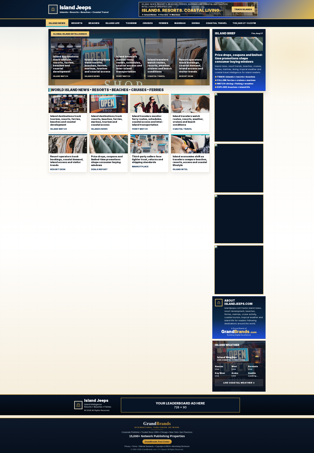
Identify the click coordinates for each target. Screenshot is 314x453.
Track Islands (243, 9)
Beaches (93, 23)
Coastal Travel (216, 23)
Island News (57, 23)
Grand (157, 423)
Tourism (131, 23)
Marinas (180, 23)
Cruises (148, 23)
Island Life (112, 23)
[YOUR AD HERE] (239, 117)
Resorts (76, 23)
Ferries (163, 23)
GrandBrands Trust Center (157, 442)
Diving (196, 23)
